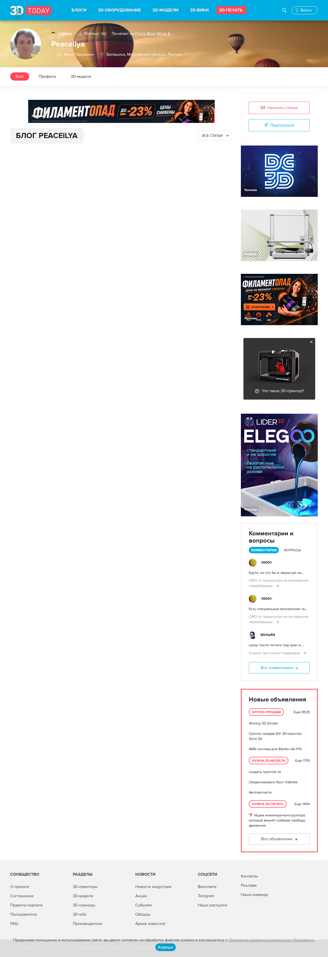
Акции (141, 895)
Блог (19, 76)
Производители (87, 923)
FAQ (14, 923)
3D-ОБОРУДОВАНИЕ (119, 10)
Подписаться (282, 125)
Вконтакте (207, 886)
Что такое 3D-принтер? (283, 390)
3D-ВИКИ (199, 10)
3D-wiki (79, 914)
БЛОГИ (78, 10)
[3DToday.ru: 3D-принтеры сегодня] (30, 13)
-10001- (266, 562)
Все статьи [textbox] (212, 135)
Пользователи (23, 914)
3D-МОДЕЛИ (165, 10)
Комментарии (263, 550)
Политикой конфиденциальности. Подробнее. (272, 940)
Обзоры (142, 914)
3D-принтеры (85, 886)
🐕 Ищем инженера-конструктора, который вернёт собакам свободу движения (277, 820)
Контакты (249, 876)
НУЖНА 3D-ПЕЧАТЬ (267, 804)
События (143, 905)
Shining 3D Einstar (263, 723)
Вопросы (292, 550)
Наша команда (254, 894)
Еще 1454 (302, 804)
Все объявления (276, 839)
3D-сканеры (84, 905)
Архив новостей (150, 923)
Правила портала (26, 905)
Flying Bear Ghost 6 (152, 33)
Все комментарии (277, 667)
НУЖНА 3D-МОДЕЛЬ (268, 761)
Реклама (38, 116)
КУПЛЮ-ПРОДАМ (266, 712)
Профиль (47, 76)
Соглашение (22, 895)
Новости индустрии (153, 886)
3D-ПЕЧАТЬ (231, 10)
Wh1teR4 (267, 635)
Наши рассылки (212, 905)
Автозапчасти (260, 792)
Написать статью (282, 107)
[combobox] (215, 136)
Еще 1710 (302, 760)
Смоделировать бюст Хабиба (273, 782)
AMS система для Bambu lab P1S (275, 749)
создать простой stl (265, 772)
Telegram (206, 895)
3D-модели (81, 76)
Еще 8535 (302, 712)
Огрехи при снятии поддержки (275, 653)
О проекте (19, 886)
